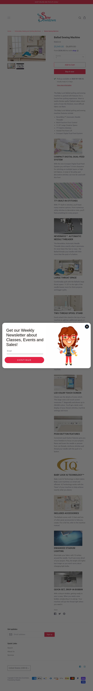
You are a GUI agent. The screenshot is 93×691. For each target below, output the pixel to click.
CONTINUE (24, 360)
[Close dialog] (87, 327)
